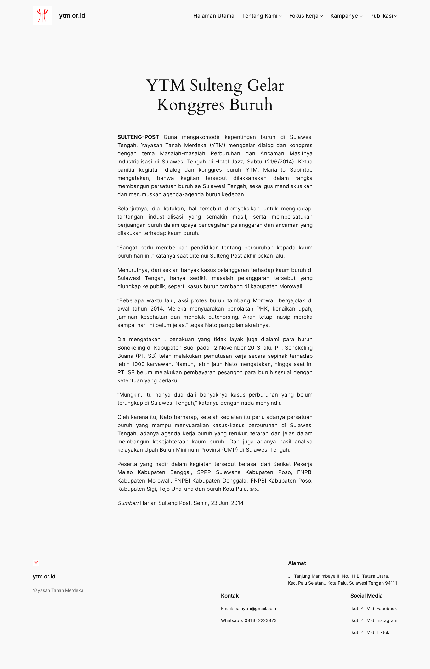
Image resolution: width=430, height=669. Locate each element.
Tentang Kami (259, 16)
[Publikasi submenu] (395, 15)
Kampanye (344, 16)
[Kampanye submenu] (361, 15)
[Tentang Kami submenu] (280, 15)
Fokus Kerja (304, 16)
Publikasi (381, 16)
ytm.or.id (72, 15)
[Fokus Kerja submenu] (321, 15)
